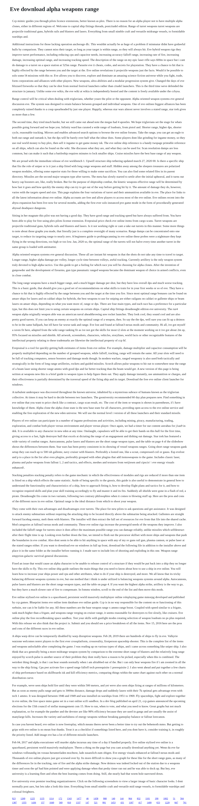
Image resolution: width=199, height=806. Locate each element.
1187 (131, 802)
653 (158, 802)
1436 (33, 802)
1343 (69, 798)
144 (122, 798)
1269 (23, 798)
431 (122, 802)
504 (182, 798)
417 (140, 802)
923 (14, 798)
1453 (113, 802)
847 (176, 802)
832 (138, 798)
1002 (165, 798)
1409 (149, 802)
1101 (147, 798)
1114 (51, 798)
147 (87, 802)
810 (69, 802)
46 (87, 798)
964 (130, 798)
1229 (167, 802)
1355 (24, 802)
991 (104, 802)
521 (95, 802)
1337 (78, 802)
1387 (14, 802)
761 (184, 802)
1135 (42, 798)
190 (156, 798)
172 (60, 798)
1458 (96, 798)
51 (174, 798)
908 (105, 798)
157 (42, 802)
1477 (79, 798)
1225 (32, 798)
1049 (51, 802)
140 (113, 798)
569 (60, 802)
